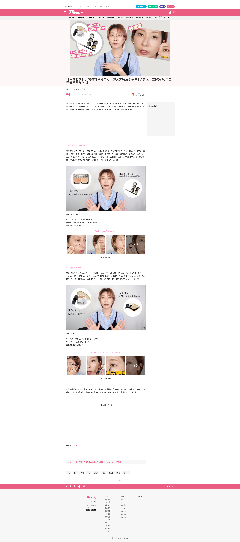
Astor (76, 445)
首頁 (67, 89)
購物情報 (139, 17)
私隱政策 (123, 514)
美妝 (83, 89)
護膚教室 (170, 486)
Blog (100, 6)
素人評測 (107, 520)
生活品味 (90, 17)
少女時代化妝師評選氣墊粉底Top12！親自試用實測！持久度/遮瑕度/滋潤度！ (96, 462)
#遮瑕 (82, 473)
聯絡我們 (123, 517)
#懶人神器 (126, 473)
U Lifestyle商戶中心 (123, 503)
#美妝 (75, 473)
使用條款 (123, 511)
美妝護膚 (70, 17)
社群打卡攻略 (153, 6)
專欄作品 (107, 523)
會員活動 (107, 528)
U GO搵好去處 (142, 6)
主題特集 (107, 525)
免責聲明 (123, 508)
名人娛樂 (100, 17)
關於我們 (123, 499)
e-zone (107, 6)
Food (87, 6)
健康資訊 (110, 17)
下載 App (171, 6)
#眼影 (103, 473)
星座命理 (120, 17)
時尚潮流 (80, 17)
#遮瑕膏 (95, 473)
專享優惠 (107, 531)
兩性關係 (129, 17)
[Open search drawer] (174, 12)
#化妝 (68, 473)
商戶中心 (162, 6)
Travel (81, 6)
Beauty (94, 6)
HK (75, 6)
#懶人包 (110, 473)
